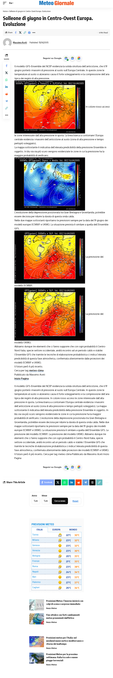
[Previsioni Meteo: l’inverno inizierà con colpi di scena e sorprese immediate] (36, 604)
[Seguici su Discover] (79, 58)
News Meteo (51, 608)
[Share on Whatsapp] (6, 79)
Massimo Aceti (20, 42)
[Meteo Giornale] (56, 3)
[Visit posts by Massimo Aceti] (7, 42)
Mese (44, 495)
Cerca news (59, 501)
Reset (75, 501)
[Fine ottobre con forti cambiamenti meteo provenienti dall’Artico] (36, 618)
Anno (34, 495)
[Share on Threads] (92, 482)
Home (5, 11)
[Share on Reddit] (6, 94)
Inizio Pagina (21, 378)
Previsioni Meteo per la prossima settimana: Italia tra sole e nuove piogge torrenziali (62, 657)
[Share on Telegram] (6, 101)
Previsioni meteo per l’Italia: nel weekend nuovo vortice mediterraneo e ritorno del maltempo (64, 640)
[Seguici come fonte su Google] (66, 58)
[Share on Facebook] (16, 32)
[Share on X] (20, 32)
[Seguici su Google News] (72, 58)
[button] (5, 3)
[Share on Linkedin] (6, 86)
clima (41, 370)
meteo (33, 370)
